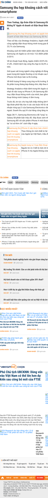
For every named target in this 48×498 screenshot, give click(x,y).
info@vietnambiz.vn (14, 494)
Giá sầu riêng (21, 467)
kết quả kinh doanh (22, 182)
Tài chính (6, 2)
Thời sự (6, 283)
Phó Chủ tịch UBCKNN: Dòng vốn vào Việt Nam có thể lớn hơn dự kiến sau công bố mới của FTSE (12, 324)
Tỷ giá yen (40, 464)
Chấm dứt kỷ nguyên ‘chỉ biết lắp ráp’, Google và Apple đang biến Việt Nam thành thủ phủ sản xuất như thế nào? (20, 235)
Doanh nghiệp (8, 263)
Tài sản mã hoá (31, 2)
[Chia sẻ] (2, 28)
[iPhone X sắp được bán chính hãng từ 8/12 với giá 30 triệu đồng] (14, 134)
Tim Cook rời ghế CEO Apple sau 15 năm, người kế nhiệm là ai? (20, 222)
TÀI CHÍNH (40, 478)
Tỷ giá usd (32, 464)
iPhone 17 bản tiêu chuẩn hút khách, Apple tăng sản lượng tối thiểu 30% (20, 243)
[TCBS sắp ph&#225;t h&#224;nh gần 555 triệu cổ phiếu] (13, 339)
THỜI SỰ (8, 478)
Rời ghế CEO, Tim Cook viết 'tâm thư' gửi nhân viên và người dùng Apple (18, 215)
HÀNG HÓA (24, 478)
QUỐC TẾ (31, 478)
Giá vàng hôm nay (9, 464)
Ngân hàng (17, 2)
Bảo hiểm (43, 2)
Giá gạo (39, 467)
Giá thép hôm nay (9, 467)
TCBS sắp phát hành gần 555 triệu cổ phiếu (12, 344)
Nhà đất (6, 273)
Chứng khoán (4, 331)
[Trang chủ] (2, 23)
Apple (10, 182)
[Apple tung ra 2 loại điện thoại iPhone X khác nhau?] (14, 151)
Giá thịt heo (31, 467)
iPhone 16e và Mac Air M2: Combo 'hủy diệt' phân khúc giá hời (19, 228)
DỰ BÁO (16, 478)
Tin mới (8, 255)
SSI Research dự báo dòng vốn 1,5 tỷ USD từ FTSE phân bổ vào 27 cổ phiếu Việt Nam (40, 442)
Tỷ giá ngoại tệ (22, 464)
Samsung (35, 182)
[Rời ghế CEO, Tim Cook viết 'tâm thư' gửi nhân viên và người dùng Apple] (19, 205)
